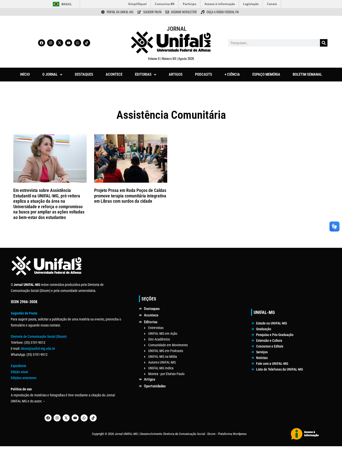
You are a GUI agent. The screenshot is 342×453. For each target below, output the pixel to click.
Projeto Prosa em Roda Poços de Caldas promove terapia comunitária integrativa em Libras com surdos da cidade (130, 196)
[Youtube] (68, 42)
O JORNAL (50, 74)
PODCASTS (203, 74)
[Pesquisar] (323, 43)
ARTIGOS (176, 74)
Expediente (18, 366)
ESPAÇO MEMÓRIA (266, 74)
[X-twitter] (59, 42)
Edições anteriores (23, 378)
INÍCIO (25, 74)
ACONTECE (114, 74)
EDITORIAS (143, 74)
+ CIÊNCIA (232, 74)
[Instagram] (50, 42)
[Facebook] (41, 42)
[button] (52, 74)
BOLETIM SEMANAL (307, 74)
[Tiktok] (86, 42)
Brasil (66, 4)
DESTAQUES (84, 74)
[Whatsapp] (77, 42)
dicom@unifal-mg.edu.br (38, 349)
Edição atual (19, 372)
